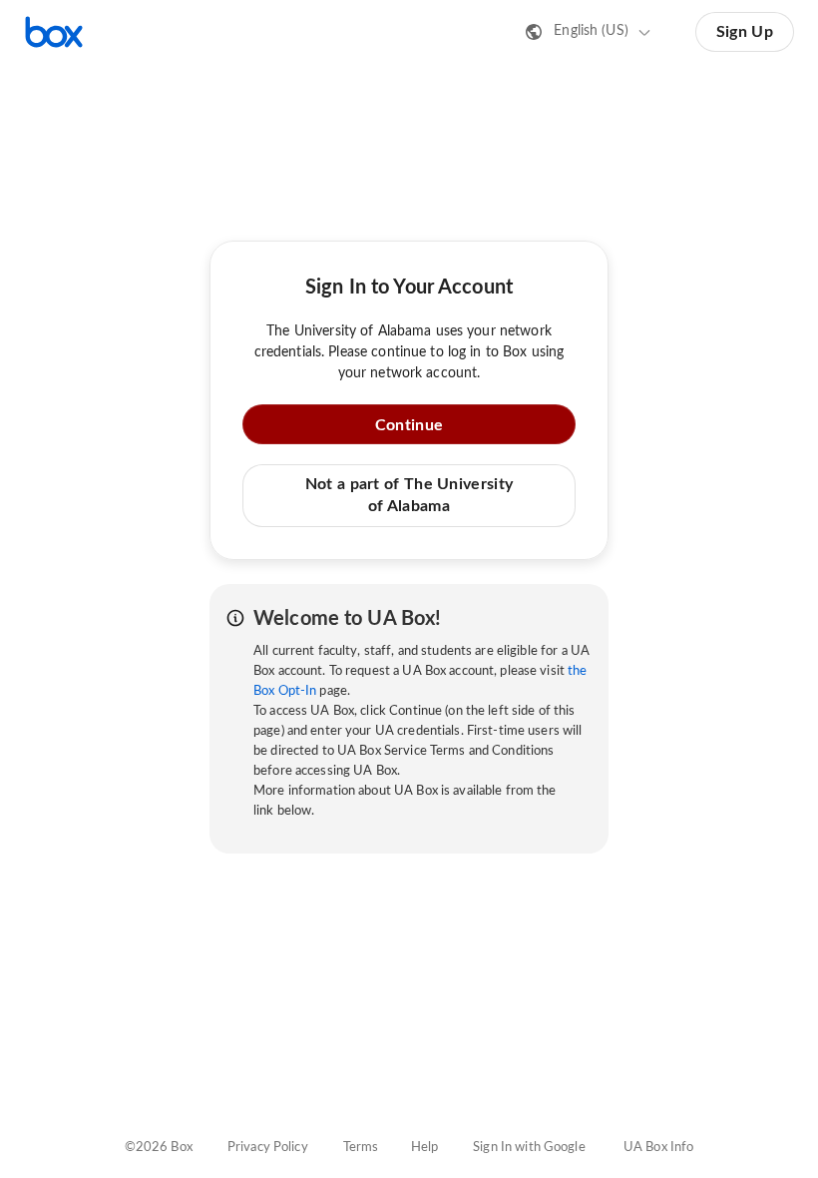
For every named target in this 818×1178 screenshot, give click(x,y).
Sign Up (744, 32)
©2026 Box (159, 1147)
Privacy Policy (267, 1147)
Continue (409, 425)
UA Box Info (658, 1147)
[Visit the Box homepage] (54, 32)
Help (425, 1147)
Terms (361, 1147)
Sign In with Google (529, 1147)
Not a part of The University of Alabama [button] (409, 495)
